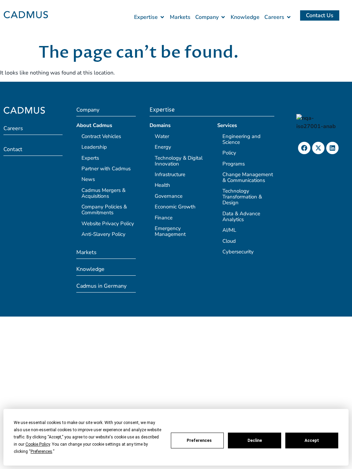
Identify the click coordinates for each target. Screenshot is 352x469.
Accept (312, 440)
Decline (255, 440)
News (88, 179)
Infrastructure (170, 174)
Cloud (229, 241)
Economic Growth (175, 206)
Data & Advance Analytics (241, 216)
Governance (169, 196)
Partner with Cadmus (106, 168)
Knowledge (90, 269)
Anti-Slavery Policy (103, 234)
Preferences (199, 440)
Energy (163, 147)
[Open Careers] (289, 17)
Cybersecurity (238, 251)
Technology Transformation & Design (242, 196)
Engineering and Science (241, 139)
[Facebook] (304, 148)
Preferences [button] (41, 451)
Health (162, 185)
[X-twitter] (318, 148)
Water (162, 136)
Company (87, 110)
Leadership (94, 147)
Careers (13, 128)
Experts (90, 158)
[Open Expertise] (162, 17)
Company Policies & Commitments (104, 209)
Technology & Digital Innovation (178, 161)
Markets (86, 252)
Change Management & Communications (247, 177)
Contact (12, 149)
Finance (164, 217)
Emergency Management (170, 231)
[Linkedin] (332, 148)
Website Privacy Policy (107, 223)
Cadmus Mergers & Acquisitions (103, 193)
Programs (233, 163)
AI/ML (229, 230)
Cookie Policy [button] (37, 444)
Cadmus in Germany (101, 286)
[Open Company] (223, 17)
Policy (229, 152)
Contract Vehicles (101, 136)
